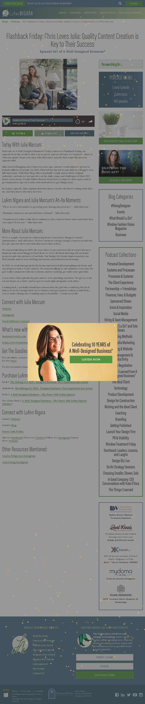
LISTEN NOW (91, 359)
